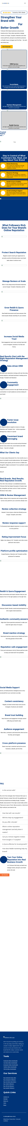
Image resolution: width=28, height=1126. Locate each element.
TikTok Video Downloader (9, 1069)
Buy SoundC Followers (8, 1088)
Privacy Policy (12, 1119)
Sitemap (5, 1099)
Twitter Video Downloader (10, 1067)
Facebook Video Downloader (10, 1060)
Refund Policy (6, 1119)
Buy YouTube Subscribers (9, 1082)
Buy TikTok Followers (8, 1086)
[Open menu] (25, 3)
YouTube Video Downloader (10, 1062)
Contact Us (6, 1097)
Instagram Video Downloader (10, 1065)
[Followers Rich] (6, 3)
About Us (5, 1101)
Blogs (4, 1105)
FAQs (4, 1103)
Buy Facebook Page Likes (9, 1077)
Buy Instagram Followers (9, 1079)
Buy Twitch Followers (8, 1084)
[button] (7, 46)
